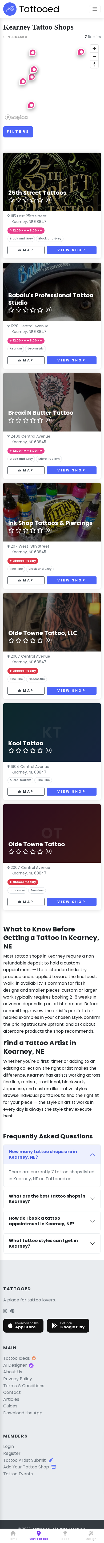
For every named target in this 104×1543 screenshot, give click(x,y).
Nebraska (17, 37)
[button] (81, 51)
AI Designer (15, 1365)
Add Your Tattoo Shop (26, 1467)
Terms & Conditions (23, 1386)
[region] (52, 82)
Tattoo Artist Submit (24, 1460)
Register (12, 1453)
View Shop (71, 250)
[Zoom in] (94, 48)
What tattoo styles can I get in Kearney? (43, 1243)
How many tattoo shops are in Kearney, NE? (43, 1154)
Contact (12, 1392)
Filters (18, 131)
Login (8, 1446)
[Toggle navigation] (95, 9)
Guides (10, 1406)
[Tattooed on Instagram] (5, 1311)
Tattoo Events (18, 1474)
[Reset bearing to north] (94, 64)
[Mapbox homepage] (16, 117)
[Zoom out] (94, 56)
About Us (12, 1372)
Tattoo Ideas (16, 1358)
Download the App (22, 1413)
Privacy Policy (17, 1379)
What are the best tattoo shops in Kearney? (47, 1199)
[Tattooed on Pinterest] (12, 1311)
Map (28, 250)
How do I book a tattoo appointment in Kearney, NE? (41, 1221)
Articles (11, 1399)
